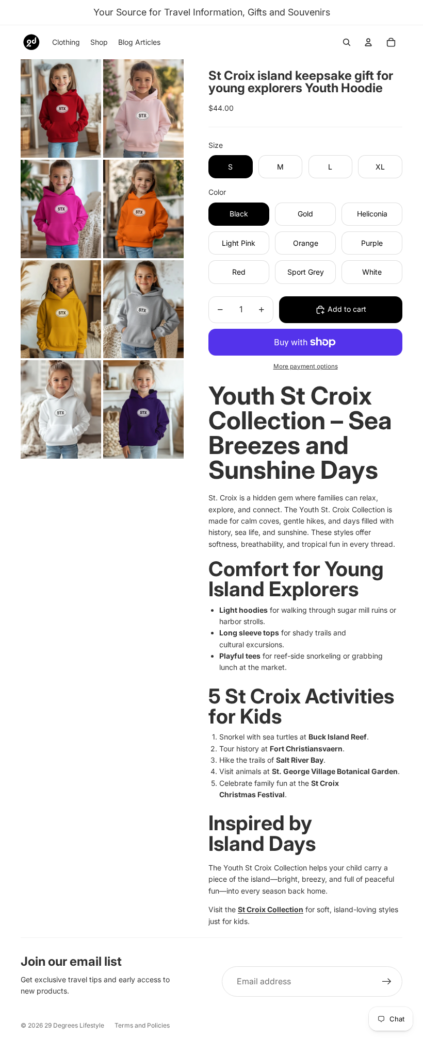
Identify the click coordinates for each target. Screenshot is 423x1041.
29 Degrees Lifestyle (74, 1025)
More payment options (305, 366)
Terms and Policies (142, 1025)
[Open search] (346, 42)
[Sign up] (387, 982)
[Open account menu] (368, 42)
